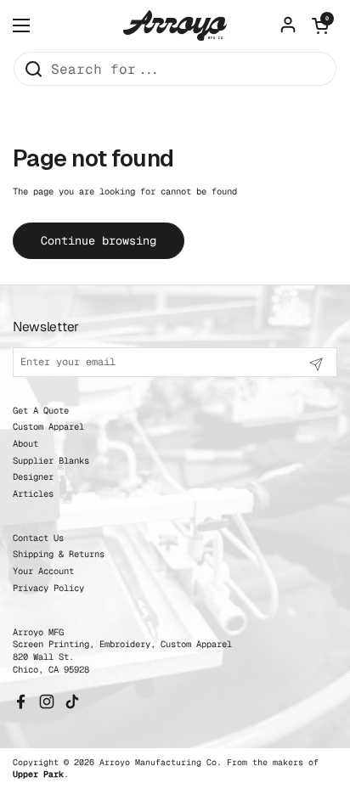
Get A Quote (41, 410)
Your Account (43, 571)
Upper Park (38, 774)
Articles (33, 493)
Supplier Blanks (51, 460)
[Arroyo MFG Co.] (175, 25)
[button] (320, 25)
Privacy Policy (48, 588)
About (25, 443)
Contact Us (38, 538)
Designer (33, 476)
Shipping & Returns (58, 554)
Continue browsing (98, 240)
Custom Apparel (48, 426)
